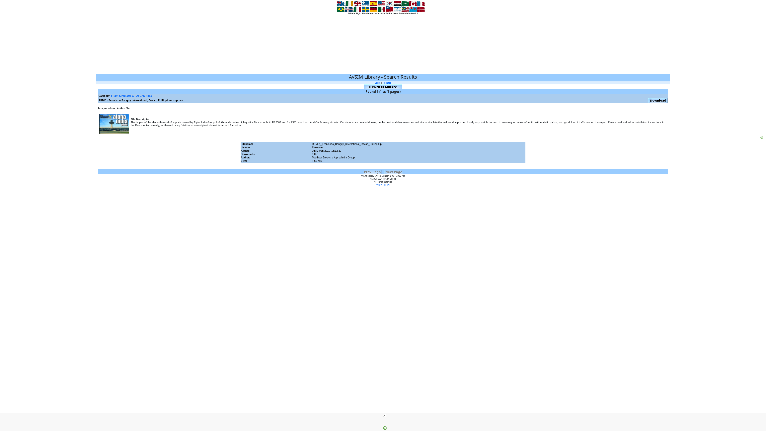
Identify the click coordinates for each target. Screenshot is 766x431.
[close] (384, 415)
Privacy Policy (382, 184)
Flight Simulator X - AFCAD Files (131, 95)
